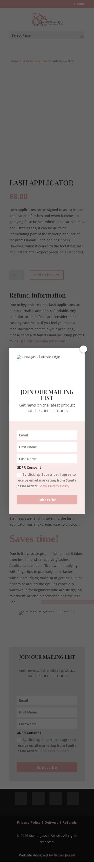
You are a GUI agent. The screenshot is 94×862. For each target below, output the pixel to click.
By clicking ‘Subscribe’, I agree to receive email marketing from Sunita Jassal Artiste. (46, 480)
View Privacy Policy (54, 486)
